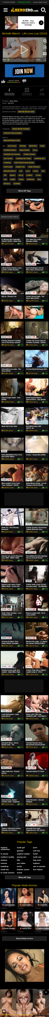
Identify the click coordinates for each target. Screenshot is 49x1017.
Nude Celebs (24, 150)
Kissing (22, 146)
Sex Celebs (8, 158)
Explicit (29, 175)
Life (20, 171)
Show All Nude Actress (24, 938)
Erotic (35, 171)
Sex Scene (12, 146)
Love (28, 171)
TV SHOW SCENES (8, 2)
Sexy (35, 150)
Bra (39, 179)
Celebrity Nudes (10, 150)
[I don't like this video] (24, 82)
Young (21, 179)
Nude (42, 146)
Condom (17, 184)
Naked (12, 175)
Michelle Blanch (10, 171)
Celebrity (7, 163)
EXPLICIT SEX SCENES (12, 133)
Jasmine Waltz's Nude (40, 2)
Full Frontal (8, 167)
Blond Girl (33, 146)
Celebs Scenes (29, 154)
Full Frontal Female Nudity (24, 163)
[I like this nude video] (3, 82)
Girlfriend (30, 179)
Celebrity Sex (40, 158)
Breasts (7, 184)
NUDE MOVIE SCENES (21, 129)
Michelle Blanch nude (26, 112)
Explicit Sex (20, 167)
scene (38, 175)
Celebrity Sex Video (23, 158)
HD (5, 175)
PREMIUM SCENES (24, 2)
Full (5, 179)
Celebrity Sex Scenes (12, 154)
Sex (43, 171)
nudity (12, 179)
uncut (21, 175)
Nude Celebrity (34, 167)
